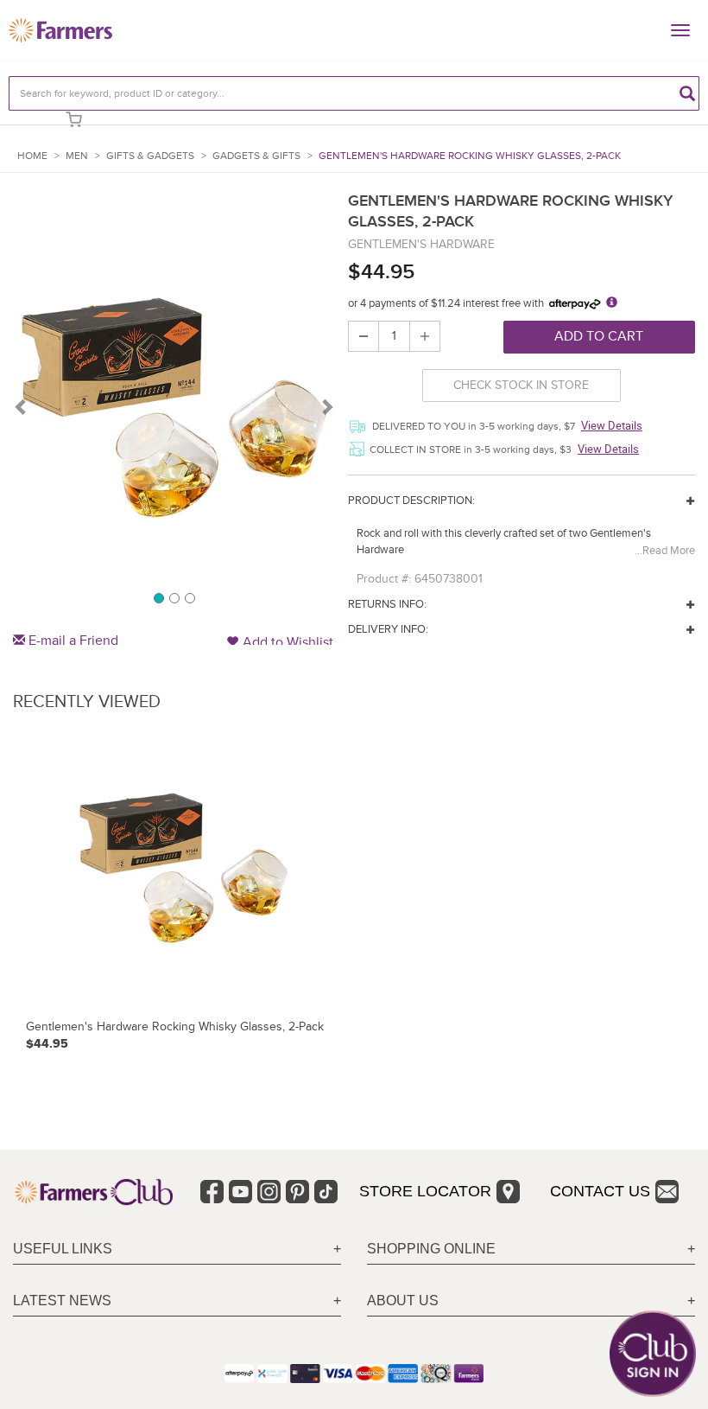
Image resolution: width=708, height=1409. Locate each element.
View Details (611, 425)
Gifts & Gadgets (150, 156)
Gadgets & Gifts (256, 156)
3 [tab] (189, 597)
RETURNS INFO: (387, 604)
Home (32, 156)
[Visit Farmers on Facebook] (212, 1191)
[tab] (177, 1249)
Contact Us (600, 1191)
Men (77, 156)
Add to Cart (598, 336)
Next (326, 406)
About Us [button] (403, 1300)
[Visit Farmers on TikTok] (326, 1191)
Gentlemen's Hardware (421, 244)
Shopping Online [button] (431, 1248)
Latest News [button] (62, 1300)
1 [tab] (158, 597)
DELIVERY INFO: (388, 629)
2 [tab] (173, 597)
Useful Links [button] (62, 1248)
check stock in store (521, 385)
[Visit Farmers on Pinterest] (297, 1191)
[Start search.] (687, 93)
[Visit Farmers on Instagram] (269, 1191)
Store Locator (425, 1191)
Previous (21, 406)
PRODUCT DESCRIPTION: (411, 500)
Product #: (384, 578)
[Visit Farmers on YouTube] (240, 1191)
